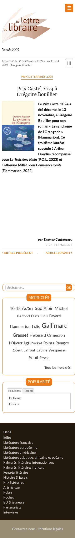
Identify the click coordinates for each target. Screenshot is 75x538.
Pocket (36, 342)
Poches (8, 497)
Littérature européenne (20, 447)
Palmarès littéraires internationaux (28, 462)
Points (48, 343)
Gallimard (55, 325)
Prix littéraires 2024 (31, 61)
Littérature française (18, 442)
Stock (44, 357)
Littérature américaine (19, 452)
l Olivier (15, 343)
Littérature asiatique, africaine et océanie (33, 457)
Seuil (33, 357)
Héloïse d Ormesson (47, 335)
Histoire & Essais (15, 477)
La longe (15, 398)
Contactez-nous (23, 529)
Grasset (20, 335)
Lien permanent (59, 244)
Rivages (62, 343)
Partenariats (12, 507)
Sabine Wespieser (51, 350)
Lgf (26, 343)
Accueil (6, 61)
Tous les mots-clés (58, 367)
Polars (7, 492)
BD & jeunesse (13, 502)
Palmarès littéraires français (23, 467)
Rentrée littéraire (15, 472)
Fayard (55, 316)
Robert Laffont (23, 350)
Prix (14, 61)
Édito (7, 437)
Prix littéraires (13, 482)
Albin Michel (56, 308)
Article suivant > (59, 253)
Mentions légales (50, 529)
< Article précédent (17, 253)
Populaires (14, 390)
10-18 (15, 308)
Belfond (23, 315)
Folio (36, 326)
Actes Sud (32, 308)
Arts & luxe (11, 487)
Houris (14, 404)
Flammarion (20, 326)
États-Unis (39, 315)
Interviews (11, 512)
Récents (28, 390)
